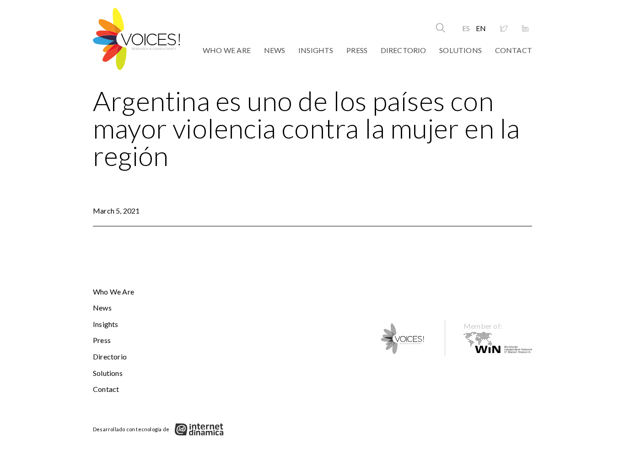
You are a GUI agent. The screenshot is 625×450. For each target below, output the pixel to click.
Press (356, 50)
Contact (513, 50)
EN (481, 28)
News (275, 50)
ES (466, 28)
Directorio (403, 50)
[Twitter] (504, 29)
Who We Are (227, 50)
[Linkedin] (525, 29)
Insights (316, 50)
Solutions (460, 50)
